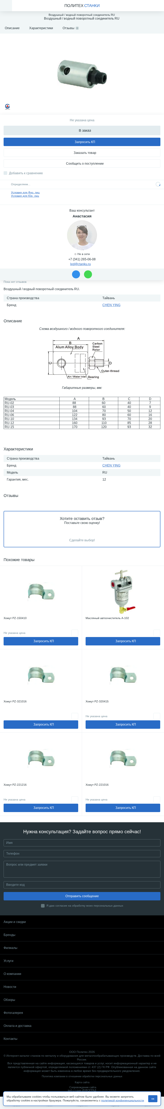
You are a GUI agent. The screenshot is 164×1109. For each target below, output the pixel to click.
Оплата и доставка (17, 1025)
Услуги (8, 961)
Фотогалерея (13, 1012)
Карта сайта (82, 1082)
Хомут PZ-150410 (15, 618)
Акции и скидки (15, 922)
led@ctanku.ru (80, 264)
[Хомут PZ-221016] (123, 758)
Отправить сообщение (82, 896)
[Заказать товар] (156, 633)
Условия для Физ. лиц (25, 192)
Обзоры (9, 999)
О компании (12, 974)
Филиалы (10, 948)
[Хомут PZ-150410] (41, 591)
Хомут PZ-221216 (15, 784)
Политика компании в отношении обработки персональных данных (82, 1076)
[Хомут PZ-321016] (41, 675)
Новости (10, 987)
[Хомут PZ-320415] (123, 675)
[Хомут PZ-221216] (41, 758)
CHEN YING (111, 305)
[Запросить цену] (74, 633)
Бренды (9, 935)
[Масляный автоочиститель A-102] (123, 591)
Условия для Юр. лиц (25, 195)
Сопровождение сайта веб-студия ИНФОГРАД (82, 1089)
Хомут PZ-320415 (97, 701)
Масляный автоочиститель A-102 (107, 618)
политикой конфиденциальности (122, 1100)
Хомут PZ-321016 (15, 701)
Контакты (10, 1038)
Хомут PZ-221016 (97, 784)
